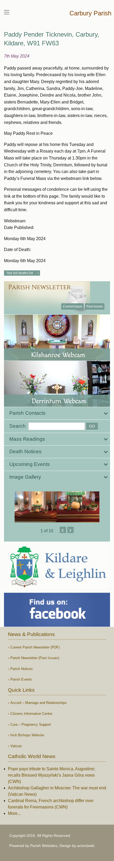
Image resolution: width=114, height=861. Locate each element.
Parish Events (21, 679)
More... (14, 813)
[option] (57, 506)
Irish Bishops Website (27, 735)
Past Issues (94, 306)
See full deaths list (20, 273)
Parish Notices (21, 668)
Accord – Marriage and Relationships (38, 702)
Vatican (16, 746)
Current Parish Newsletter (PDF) (35, 647)
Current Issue (72, 306)
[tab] (57, 413)
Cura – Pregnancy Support (30, 724)
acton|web (85, 845)
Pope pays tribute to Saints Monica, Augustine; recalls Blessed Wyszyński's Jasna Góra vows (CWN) (51, 775)
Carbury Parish (90, 13)
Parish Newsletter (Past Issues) (34, 658)
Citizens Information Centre (31, 713)
